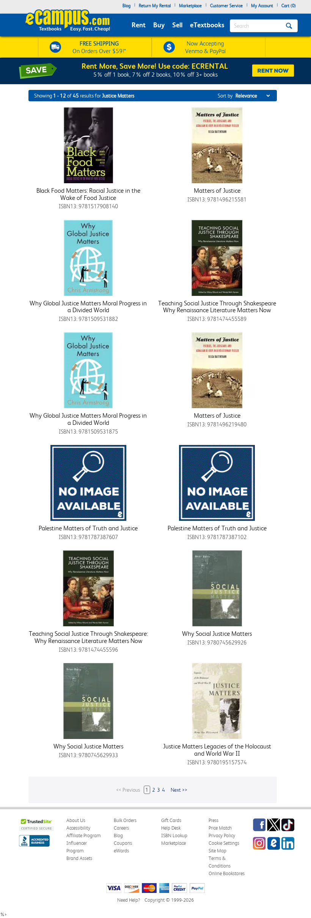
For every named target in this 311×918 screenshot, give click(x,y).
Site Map (217, 851)
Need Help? (128, 900)
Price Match (220, 828)
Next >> (179, 790)
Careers (121, 828)
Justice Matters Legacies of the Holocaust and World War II (217, 749)
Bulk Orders (125, 820)
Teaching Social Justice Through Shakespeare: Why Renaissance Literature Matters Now (88, 637)
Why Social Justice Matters (217, 633)
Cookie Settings (224, 843)
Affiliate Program (83, 835)
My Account (262, 5)
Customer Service (226, 5)
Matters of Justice (217, 190)
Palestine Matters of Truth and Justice (88, 528)
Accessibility (78, 828)
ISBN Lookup (174, 835)
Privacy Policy (222, 835)
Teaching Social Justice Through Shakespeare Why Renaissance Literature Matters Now (217, 306)
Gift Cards (171, 820)
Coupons (123, 843)
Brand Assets (79, 858)
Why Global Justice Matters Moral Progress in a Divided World (88, 306)
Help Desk (171, 828)
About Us (75, 820)
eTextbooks (207, 25)
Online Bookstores (227, 873)
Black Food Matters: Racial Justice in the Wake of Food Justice (88, 194)
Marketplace (190, 5)
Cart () (288, 5)
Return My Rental (155, 5)
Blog (126, 5)
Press (213, 820)
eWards (121, 851)
